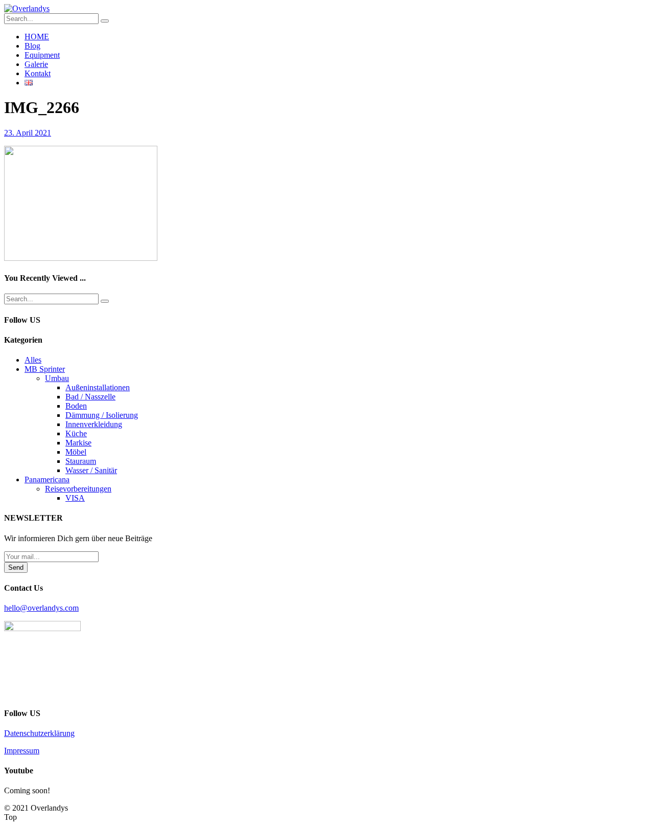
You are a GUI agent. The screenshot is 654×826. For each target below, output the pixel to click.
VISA (75, 498)
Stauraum (80, 461)
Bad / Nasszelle (90, 396)
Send (16, 567)
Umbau (57, 378)
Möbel (75, 452)
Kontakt (38, 73)
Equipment (42, 55)
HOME (37, 36)
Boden (76, 405)
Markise (78, 442)
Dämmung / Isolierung (101, 415)
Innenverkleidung (93, 424)
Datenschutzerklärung (39, 733)
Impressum (21, 750)
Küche (76, 433)
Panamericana (47, 479)
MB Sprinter (45, 369)
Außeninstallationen (97, 387)
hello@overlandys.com (41, 608)
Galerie (36, 64)
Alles (33, 359)
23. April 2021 (27, 132)
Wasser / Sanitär (91, 470)
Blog (32, 45)
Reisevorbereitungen (78, 488)
